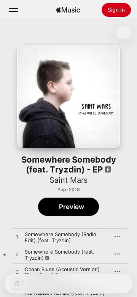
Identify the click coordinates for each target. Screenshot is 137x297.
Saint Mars (68, 180)
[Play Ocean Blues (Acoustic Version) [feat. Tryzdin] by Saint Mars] (17, 272)
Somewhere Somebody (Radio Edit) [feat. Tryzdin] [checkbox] (60, 237)
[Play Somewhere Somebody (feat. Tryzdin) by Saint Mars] (17, 254)
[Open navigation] (13, 10)
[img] (68, 9)
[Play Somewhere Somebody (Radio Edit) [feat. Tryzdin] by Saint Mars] (17, 237)
